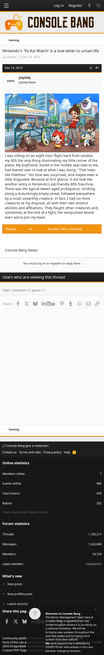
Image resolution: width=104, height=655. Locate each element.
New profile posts (19, 594)
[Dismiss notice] (95, 610)
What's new (12, 576)
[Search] (98, 5)
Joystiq (11, 57)
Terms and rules (30, 452)
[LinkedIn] (44, 304)
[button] (6, 5)
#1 (97, 68)
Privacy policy (52, 452)
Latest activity (17, 604)
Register (40, 229)
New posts (14, 584)
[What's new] (89, 5)
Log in (23, 229)
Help (67, 452)
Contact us (9, 452)
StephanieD (94, 564)
